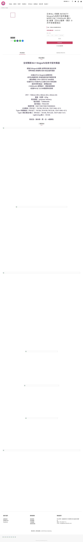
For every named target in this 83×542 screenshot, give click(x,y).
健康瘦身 (36, 4)
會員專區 (32, 519)
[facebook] (17, 41)
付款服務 (32, 522)
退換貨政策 (32, 523)
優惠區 (14, 4)
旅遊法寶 (41, 4)
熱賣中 (19, 4)
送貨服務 (32, 520)
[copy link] (23, 41)
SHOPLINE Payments (43, 540)
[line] (15, 41)
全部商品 (3, 7)
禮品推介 (46, 4)
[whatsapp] (20, 41)
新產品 (10, 4)
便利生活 (30, 4)
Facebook (5, 522)
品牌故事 (5, 519)
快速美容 (24, 4)
